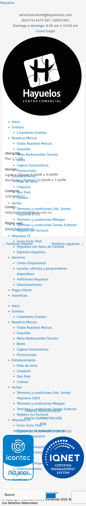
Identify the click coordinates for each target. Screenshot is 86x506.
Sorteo (17, 203)
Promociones (26, 171)
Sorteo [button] (17, 387)
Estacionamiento (29, 285)
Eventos (18, 127)
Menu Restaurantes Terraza (37, 154)
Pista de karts (27, 181)
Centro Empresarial (31, 263)
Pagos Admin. (22, 290)
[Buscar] (51, 495)
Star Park (24, 192)
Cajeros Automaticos (32, 165)
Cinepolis (24, 187)
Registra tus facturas (32, 230)
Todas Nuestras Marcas (34, 143)
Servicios (18, 257)
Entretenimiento (24, 176)
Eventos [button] (18, 311)
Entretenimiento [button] (24, 360)
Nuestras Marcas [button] (24, 322)
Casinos (22, 198)
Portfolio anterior (17, 244)
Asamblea (19, 295)
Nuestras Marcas (24, 138)
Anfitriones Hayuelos (32, 279)
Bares (21, 160)
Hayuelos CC (21, 236)
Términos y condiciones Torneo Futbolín (47, 225)
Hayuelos (7, 3)
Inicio (16, 122)
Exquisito (23, 149)
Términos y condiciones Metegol (41, 220)
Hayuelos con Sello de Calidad (40, 247)
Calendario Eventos (31, 133)
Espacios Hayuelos (31, 252)
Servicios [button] (18, 442)
